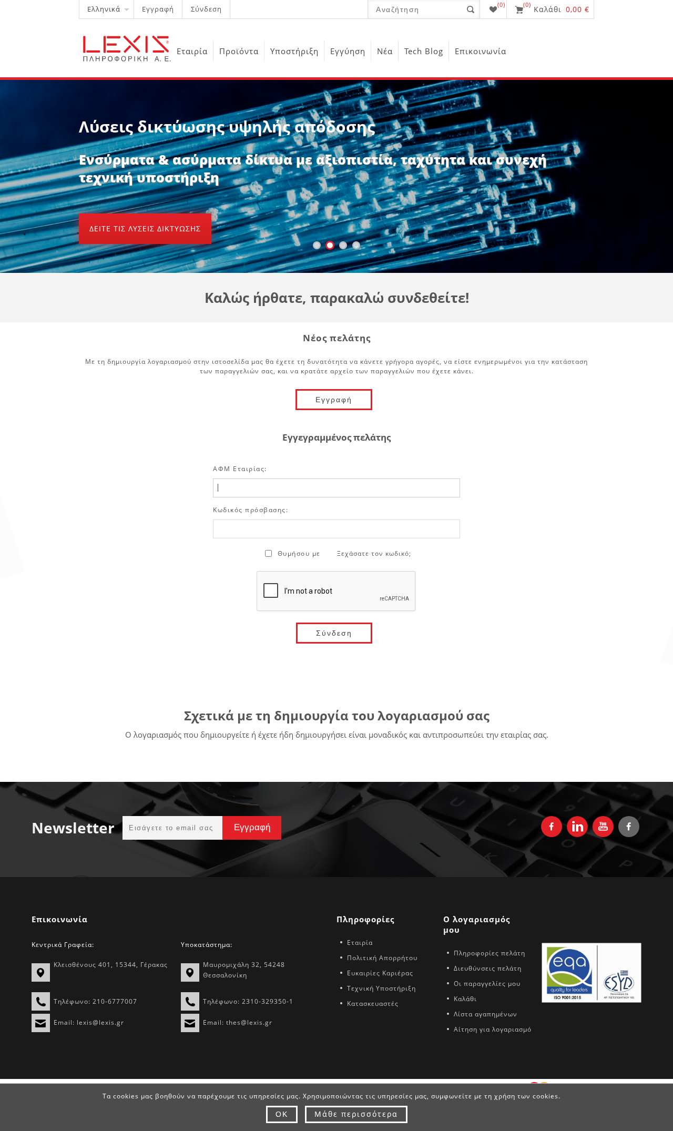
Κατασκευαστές (373, 1003)
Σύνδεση (206, 9)
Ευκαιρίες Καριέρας (380, 973)
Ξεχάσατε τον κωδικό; (374, 553)
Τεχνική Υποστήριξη (381, 988)
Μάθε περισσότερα (356, 1114)
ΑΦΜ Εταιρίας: (240, 468)
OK (282, 1114)
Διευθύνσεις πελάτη (488, 968)
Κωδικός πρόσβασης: (250, 509)
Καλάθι (465, 998)
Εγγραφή (158, 9)
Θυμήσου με (299, 553)
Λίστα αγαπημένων (485, 1014)
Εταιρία (360, 942)
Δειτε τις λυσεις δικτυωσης (145, 228)
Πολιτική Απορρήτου (382, 957)
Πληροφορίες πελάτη (489, 953)
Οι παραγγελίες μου (487, 983)
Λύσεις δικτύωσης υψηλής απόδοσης (227, 126)
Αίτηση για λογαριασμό (493, 1029)
